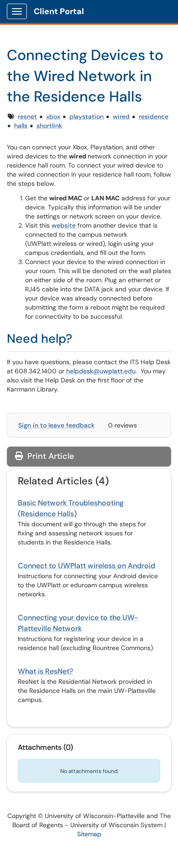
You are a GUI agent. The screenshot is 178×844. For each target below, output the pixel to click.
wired (121, 116)
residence (153, 116)
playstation (86, 116)
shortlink (49, 126)
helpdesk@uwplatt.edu (101, 371)
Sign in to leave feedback (56, 425)
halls (20, 126)
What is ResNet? (45, 671)
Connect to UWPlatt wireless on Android (86, 565)
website (65, 225)
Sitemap (89, 834)
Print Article (49, 456)
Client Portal (59, 11)
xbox (53, 116)
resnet (27, 116)
